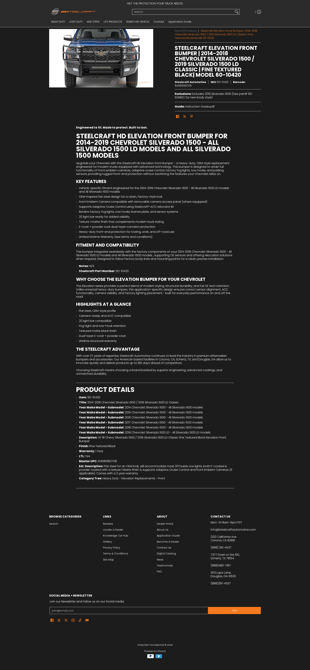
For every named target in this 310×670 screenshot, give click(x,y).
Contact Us (164, 547)
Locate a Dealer (113, 529)
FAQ (159, 571)
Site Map (108, 559)
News (160, 559)
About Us (162, 529)
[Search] (236, 12)
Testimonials (165, 565)
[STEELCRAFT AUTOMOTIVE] (89, 11)
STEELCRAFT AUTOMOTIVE (150, 645)
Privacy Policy (111, 547)
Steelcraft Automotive (190, 82)
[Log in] (259, 11)
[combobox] (183, 12)
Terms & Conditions (115, 553)
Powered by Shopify (155, 651)
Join (234, 610)
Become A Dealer (168, 541)
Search (53, 524)
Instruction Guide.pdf (200, 106)
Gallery (107, 541)
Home (178, 31)
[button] (177, 116)
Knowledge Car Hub (115, 535)
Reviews (108, 524)
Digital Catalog (166, 553)
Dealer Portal (165, 524)
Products (191, 31)
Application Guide (168, 535)
